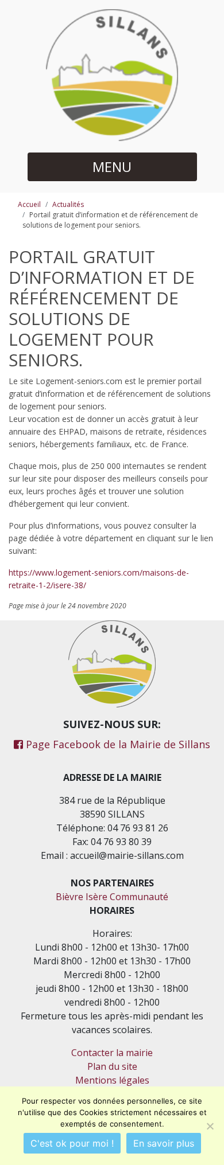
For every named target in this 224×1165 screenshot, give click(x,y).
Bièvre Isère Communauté (112, 896)
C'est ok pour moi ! (72, 1143)
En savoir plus (163, 1143)
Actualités (68, 204)
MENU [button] (112, 166)
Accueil (29, 204)
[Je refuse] (209, 1126)
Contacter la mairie (112, 1052)
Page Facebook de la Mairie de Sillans (116, 744)
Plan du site (112, 1066)
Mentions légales (112, 1080)
